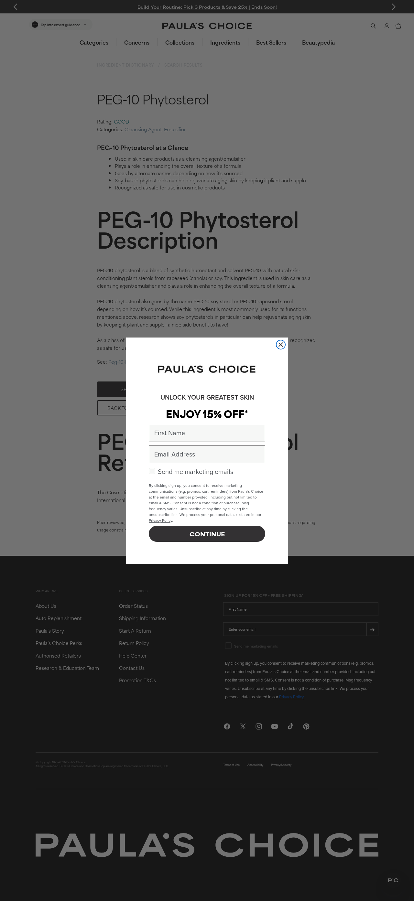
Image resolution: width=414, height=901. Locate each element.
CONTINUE (207, 534)
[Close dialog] (280, 344)
